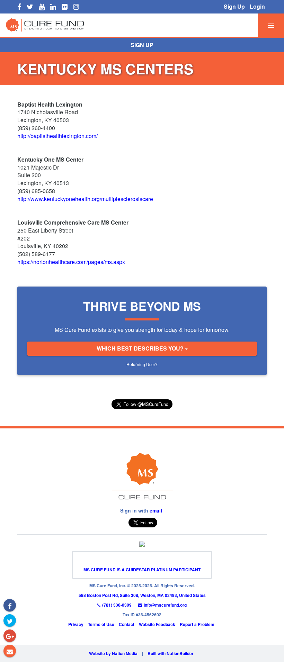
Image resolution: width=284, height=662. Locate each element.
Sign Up (234, 6)
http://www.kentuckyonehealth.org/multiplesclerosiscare (85, 199)
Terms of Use (101, 624)
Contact (126, 624)
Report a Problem (197, 624)
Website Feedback (157, 624)
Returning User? (142, 364)
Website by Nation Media (113, 653)
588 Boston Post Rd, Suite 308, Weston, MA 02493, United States (142, 595)
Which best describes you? (141, 348)
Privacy (75, 624)
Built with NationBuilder (171, 653)
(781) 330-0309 (117, 605)
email (156, 510)
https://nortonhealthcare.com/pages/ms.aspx (71, 262)
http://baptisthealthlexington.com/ (57, 136)
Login (257, 6)
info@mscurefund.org (165, 605)
